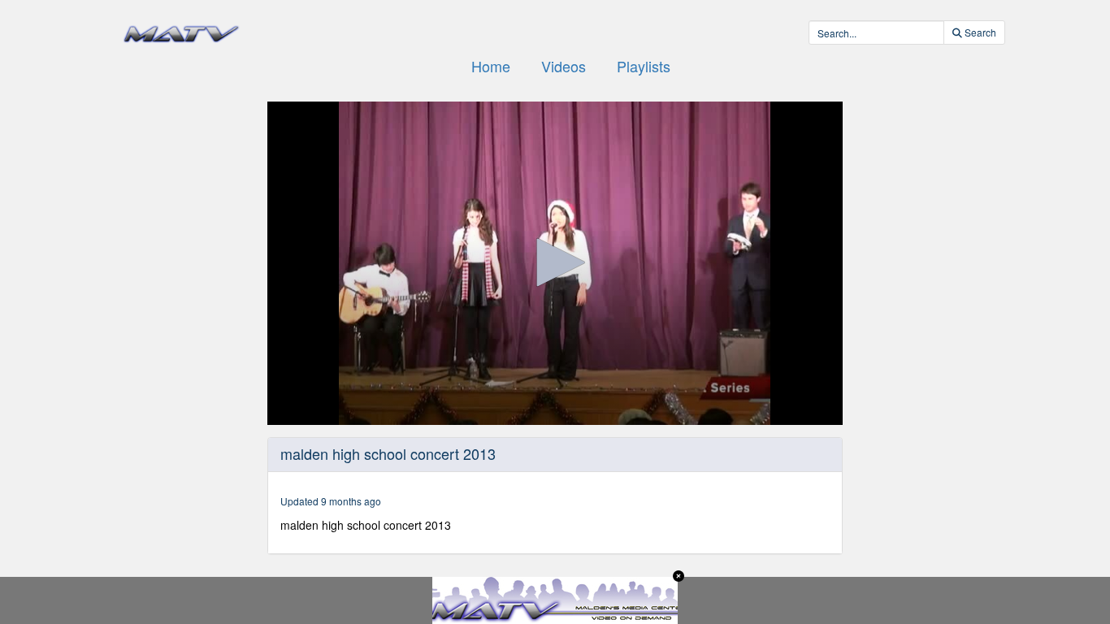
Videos (563, 65)
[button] (555, 262)
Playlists (643, 65)
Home (490, 65)
